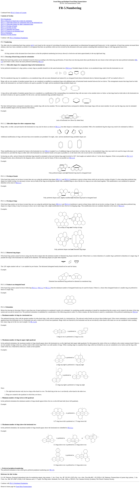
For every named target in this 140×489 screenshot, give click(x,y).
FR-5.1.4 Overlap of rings (8, 28)
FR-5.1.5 (18, 183)
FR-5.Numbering (6, 19)
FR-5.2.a (68, 68)
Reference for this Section (8, 34)
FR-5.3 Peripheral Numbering (19, 38)
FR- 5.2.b (33, 322)
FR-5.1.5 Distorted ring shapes (10, 29)
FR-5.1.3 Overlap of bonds (9, 26)
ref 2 (32, 45)
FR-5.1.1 (58, 127)
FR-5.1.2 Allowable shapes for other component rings (17, 24)
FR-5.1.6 (72, 158)
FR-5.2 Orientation (6, 33)
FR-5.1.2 (67, 179)
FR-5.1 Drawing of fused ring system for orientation (16, 21)
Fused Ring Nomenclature (24, 486)
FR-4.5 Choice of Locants (18, 12)
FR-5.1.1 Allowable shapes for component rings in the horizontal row (21, 22)
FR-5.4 (135, 312)
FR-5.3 (41, 61)
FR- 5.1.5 (130, 156)
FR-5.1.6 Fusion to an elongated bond (12, 31)
